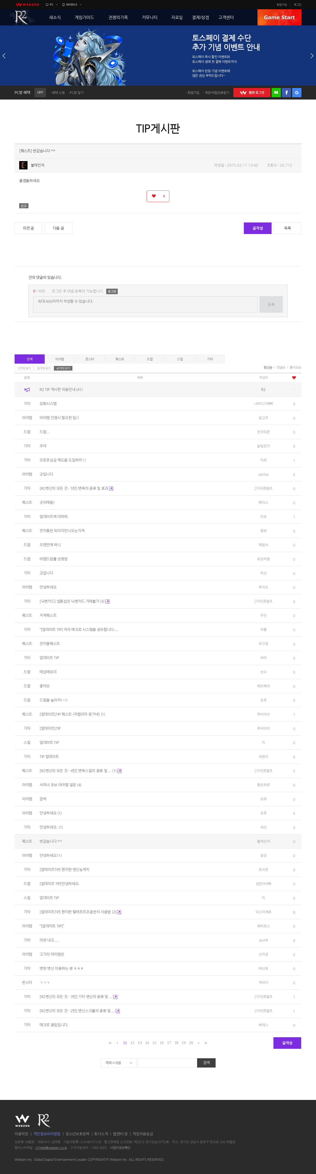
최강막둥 (263, 559)
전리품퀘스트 (50, 643)
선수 (263, 672)
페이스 (263, 502)
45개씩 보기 (63, 368)
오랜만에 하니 (50, 545)
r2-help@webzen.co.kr (51, 1148)
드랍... (45, 432)
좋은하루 (263, 785)
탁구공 (263, 644)
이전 (4, 56)
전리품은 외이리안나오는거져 (62, 530)
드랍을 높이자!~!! (54, 700)
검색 (206, 1062)
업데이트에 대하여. (54, 516)
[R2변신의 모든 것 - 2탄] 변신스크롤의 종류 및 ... (78, 1011)
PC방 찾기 (76, 92)
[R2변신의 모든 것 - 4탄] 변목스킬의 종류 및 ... (78, 770)
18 (176, 1042)
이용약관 (21, 1134)
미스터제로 (264, 912)
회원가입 (282, 4)
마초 (263, 516)
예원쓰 (263, 545)
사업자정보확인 (120, 1148)
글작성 (258, 228)
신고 (23, 205)
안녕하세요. (51, 827)
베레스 (263, 1025)
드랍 (150, 359)
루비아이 (263, 714)
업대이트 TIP (49, 742)
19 (184, 1042)
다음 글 (58, 228)
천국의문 (263, 432)
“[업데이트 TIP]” (52, 926)
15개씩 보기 (24, 368)
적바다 (263, 982)
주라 (43, 446)
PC (51, 4)
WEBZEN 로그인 (251, 92)
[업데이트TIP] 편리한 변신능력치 (65, 869)
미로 (263, 460)
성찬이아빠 (264, 884)
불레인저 (37, 165)
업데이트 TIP (49, 658)
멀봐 (263, 531)
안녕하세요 (48, 587)
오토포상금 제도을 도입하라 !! (63, 460)
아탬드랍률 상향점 (54, 559)
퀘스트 (119, 359)
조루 (263, 700)
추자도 (263, 587)
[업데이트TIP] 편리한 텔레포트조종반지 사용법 (78, 912)
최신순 (268, 367)
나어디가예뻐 (263, 404)
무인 (263, 615)
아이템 (59, 359)
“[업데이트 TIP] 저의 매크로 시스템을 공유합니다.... (79, 629)
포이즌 (263, 869)
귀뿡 (263, 629)
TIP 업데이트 (49, 756)
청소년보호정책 (77, 1134)
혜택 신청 (58, 92)
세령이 (263, 757)
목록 (287, 228)
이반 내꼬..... (49, 940)
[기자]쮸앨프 (263, 488)
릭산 (263, 573)
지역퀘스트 (48, 615)
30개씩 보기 (43, 368)
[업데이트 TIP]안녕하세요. (60, 883)
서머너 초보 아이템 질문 (60, 785)
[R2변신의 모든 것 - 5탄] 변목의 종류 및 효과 (74, 488)
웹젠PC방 (120, 1134)
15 (154, 1042)
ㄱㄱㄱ (45, 982)
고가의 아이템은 (52, 954)
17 (169, 1042)
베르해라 (263, 686)
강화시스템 (48, 403)
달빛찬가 (263, 446)
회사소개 (101, 1134)
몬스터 (89, 359)
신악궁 (263, 954)
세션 (263, 827)
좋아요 (45, 686)
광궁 (263, 855)
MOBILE (71, 4)
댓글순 (281, 367)
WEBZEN (22, 1120)
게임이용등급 (143, 1134)
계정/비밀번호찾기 (217, 92)
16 (162, 1042)
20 (191, 1042)
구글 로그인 (296, 92)
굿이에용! (47, 502)
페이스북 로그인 (286, 92)
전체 (29, 359)
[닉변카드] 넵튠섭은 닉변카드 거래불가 (72, 601)
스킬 (180, 359)
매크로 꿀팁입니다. (54, 1025)
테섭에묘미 (48, 672)
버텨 (263, 658)
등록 (271, 304)
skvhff (263, 940)
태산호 (263, 968)
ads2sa (263, 474)
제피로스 (263, 926)
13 (140, 1042)
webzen (27, 4)
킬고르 (263, 418)
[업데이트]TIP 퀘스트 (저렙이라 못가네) (72, 714)
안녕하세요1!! (51, 855)
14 (147, 1042)
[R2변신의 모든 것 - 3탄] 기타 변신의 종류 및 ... (76, 996)
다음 (312, 56)
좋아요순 (295, 367)
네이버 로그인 (276, 92)
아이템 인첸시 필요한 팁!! (59, 417)
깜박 (43, 799)
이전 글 (28, 228)
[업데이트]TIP (50, 728)
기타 (210, 359)
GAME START (279, 17)
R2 (21, 17)
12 (132, 1042)
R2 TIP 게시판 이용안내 (61, 389)
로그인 (297, 4)
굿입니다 (46, 474)
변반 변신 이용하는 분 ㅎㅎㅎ (62, 968)
